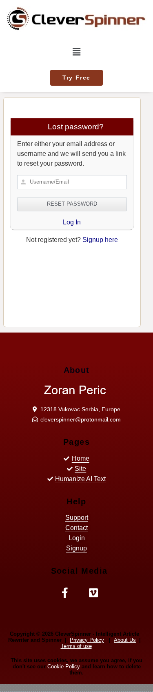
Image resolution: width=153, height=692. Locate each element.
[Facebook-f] (65, 592)
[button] (76, 78)
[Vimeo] (93, 592)
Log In (72, 222)
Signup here (100, 239)
